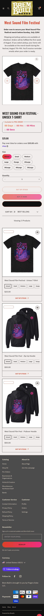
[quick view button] (37, 232)
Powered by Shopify (8, 613)
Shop (9, 607)
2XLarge (27, 162)
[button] (3, 8)
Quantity (5, 175)
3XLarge (7, 168)
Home (4, 607)
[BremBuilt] (22, 8)
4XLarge (19, 168)
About (14, 607)
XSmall (6, 157)
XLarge (16, 162)
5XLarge (30, 168)
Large (6, 162)
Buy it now (22, 197)
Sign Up (22, 545)
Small (17, 157)
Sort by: (9, 212)
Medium (27, 157)
